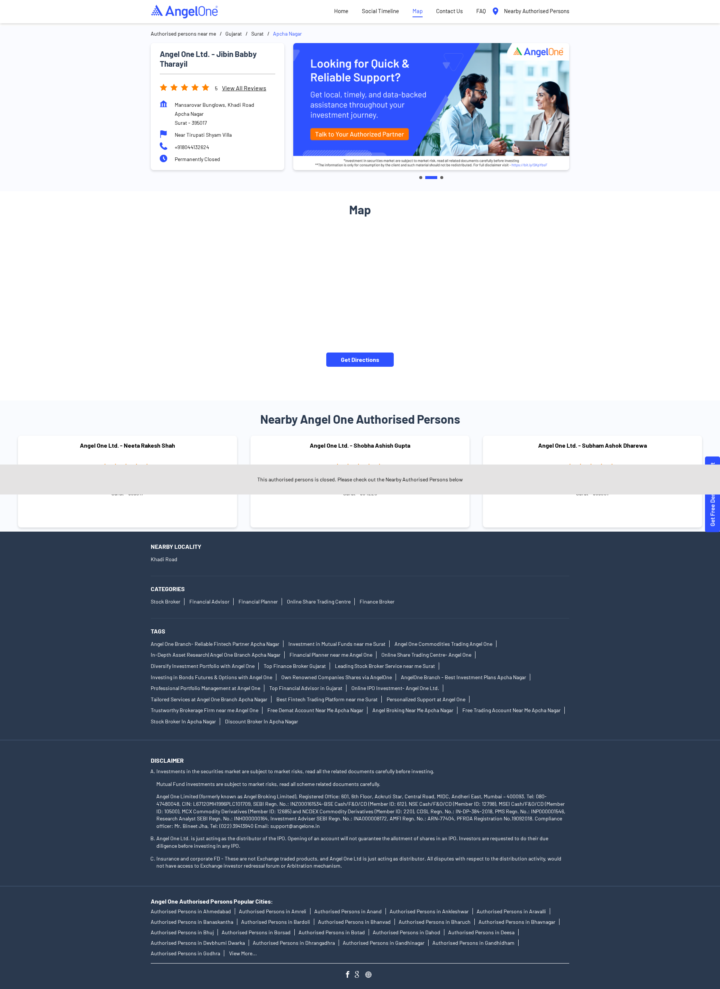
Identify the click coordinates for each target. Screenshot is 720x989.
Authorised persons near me (183, 33)
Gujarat (233, 33)
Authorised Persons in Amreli (272, 911)
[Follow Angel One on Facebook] (349, 975)
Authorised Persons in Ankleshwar (429, 911)
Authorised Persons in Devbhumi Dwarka (198, 943)
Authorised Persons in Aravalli (511, 911)
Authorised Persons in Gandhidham (473, 943)
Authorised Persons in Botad (331, 932)
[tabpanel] (431, 106)
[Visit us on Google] (360, 975)
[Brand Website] (370, 975)
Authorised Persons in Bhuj (182, 932)
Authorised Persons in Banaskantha (192, 922)
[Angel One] (184, 11)
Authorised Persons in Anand (348, 911)
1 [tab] (420, 177)
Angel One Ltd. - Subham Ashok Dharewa (592, 445)
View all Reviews (244, 87)
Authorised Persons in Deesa (481, 932)
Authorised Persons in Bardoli (275, 922)
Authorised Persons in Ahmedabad (191, 911)
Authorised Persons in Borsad (256, 932)
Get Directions (360, 359)
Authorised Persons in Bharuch (435, 922)
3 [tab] (441, 177)
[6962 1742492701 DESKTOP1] (712, 495)
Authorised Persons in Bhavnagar (516, 922)
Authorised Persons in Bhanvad (354, 922)
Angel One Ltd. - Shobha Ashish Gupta (360, 445)
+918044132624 (192, 147)
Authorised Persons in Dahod (406, 932)
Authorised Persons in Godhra (185, 953)
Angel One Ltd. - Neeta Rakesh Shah (127, 445)
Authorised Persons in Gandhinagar (383, 943)
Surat (257, 33)
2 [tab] (431, 177)
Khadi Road (164, 559)
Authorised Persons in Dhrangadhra (294, 943)
